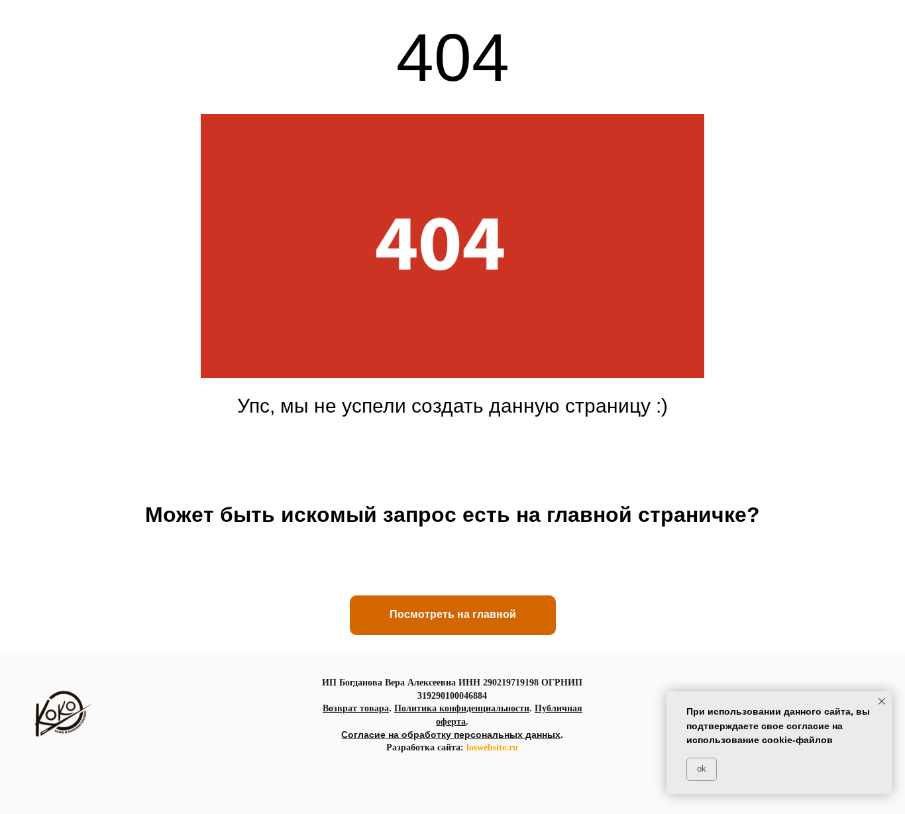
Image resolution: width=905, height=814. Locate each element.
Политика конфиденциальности (461, 708)
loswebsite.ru (492, 747)
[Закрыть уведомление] (881, 701)
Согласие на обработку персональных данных (450, 734)
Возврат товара (356, 708)
